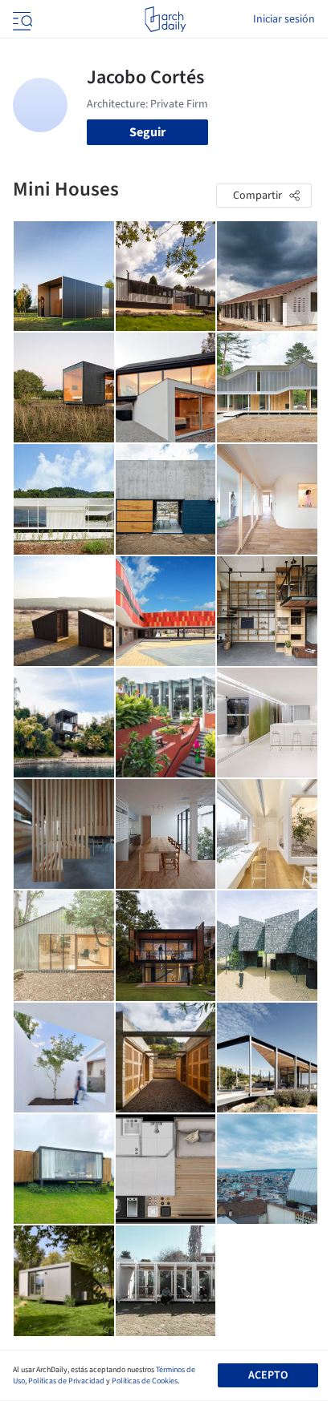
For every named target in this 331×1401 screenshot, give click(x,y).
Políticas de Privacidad (66, 1381)
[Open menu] (21, 19)
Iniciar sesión (284, 19)
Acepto (268, 1375)
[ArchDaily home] (165, 19)
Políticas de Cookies (145, 1381)
